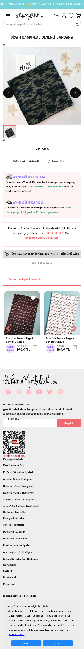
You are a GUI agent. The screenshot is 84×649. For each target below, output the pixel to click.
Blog (56, 15)
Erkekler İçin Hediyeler (16, 545)
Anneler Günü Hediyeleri (18, 479)
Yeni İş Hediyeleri (13, 524)
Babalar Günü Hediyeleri (18, 486)
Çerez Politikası (16, 634)
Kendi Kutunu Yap (14, 465)
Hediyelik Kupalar (14, 531)
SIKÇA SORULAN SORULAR (19, 595)
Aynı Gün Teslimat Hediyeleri (21, 506)
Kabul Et (26, 643)
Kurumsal (9, 584)
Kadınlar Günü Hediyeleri (18, 492)
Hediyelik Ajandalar (15, 538)
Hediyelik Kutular (13, 518)
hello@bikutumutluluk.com (42, 237)
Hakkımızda (10, 577)
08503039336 (54, 233)
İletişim (7, 570)
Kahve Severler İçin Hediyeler (21, 558)
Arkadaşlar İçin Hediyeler (18, 552)
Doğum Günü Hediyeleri (18, 472)
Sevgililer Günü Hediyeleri (19, 499)
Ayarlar (58, 643)
